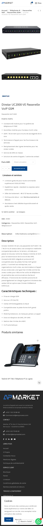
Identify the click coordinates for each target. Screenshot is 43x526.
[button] (39, 382)
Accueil (4, 10)
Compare (22, 212)
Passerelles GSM (14, 12)
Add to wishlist (9, 212)
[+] (9, 168)
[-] (3, 168)
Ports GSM (6, 162)
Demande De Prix (19, 168)
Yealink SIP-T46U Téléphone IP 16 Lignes (17, 379)
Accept (8, 519)
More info (18, 519)
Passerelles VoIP (31, 223)
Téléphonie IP (15, 10)
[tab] (7, 234)
